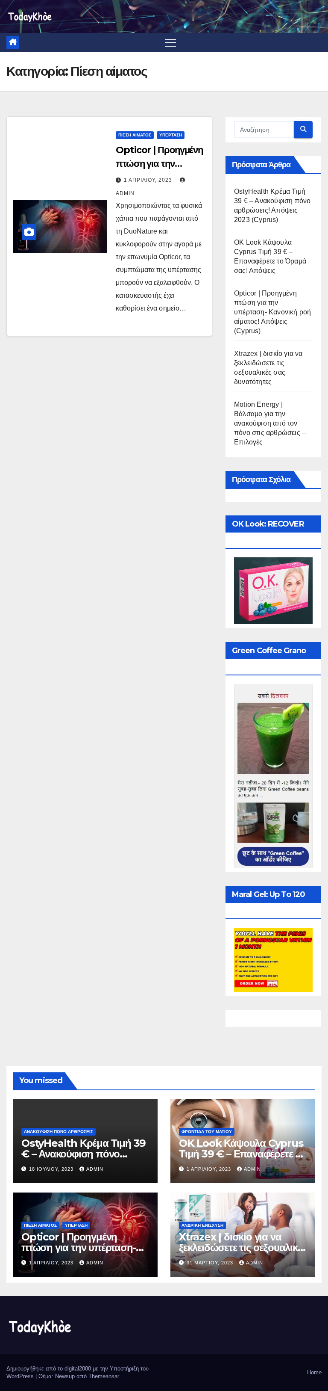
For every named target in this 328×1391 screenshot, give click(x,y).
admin (94, 1169)
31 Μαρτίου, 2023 (211, 1262)
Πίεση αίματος (134, 135)
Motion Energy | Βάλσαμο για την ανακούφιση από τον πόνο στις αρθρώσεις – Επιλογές (270, 423)
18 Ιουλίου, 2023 (52, 1169)
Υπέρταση (170, 135)
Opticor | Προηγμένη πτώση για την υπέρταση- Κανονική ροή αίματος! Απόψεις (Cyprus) (272, 312)
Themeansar (103, 1376)
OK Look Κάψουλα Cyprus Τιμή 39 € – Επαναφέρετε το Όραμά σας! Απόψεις (242, 1154)
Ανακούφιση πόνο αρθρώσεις (58, 1131)
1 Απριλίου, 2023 (149, 180)
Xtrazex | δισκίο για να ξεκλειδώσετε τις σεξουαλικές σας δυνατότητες (242, 1247)
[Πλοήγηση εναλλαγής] (170, 42)
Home (314, 1372)
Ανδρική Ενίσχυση (202, 1225)
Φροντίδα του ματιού (207, 1131)
